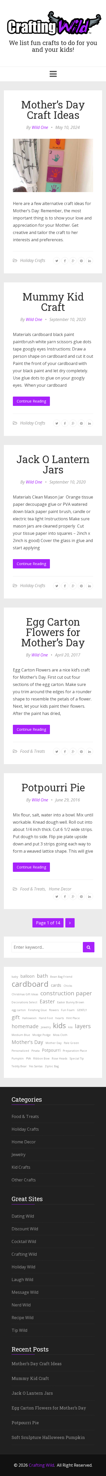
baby (15, 976)
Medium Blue (21, 1035)
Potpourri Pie (53, 787)
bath (42, 975)
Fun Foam (68, 1010)
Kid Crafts (21, 1167)
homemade (25, 1026)
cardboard (30, 984)
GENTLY (82, 1010)
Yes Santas (35, 1066)
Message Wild (25, 1292)
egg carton (19, 1010)
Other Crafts (24, 1180)
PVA (28, 1058)
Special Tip (76, 1058)
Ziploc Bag (52, 1066)
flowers (54, 1010)
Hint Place (73, 1018)
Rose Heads (59, 1058)
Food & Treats (32, 751)
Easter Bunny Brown (70, 1002)
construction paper (66, 993)
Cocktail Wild (24, 1241)
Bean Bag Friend (61, 976)
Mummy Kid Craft (53, 302)
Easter (47, 1001)
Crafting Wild (24, 1254)
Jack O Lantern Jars (53, 464)
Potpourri (51, 1050)
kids (59, 1025)
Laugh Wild (22, 1279)
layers (83, 1025)
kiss (70, 1027)
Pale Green (71, 1043)
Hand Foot (46, 1018)
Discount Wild (25, 1229)
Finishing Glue (37, 1010)
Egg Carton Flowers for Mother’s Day (53, 632)
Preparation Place (75, 1051)
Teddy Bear (19, 1066)
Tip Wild (19, 1330)
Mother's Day (27, 1042)
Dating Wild (23, 1216)
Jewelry (46, 1027)
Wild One (40, 127)
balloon (27, 976)
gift (16, 1017)
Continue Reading (31, 401)
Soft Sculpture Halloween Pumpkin (48, 1437)
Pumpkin (18, 1058)
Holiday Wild (23, 1267)
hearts (59, 1018)
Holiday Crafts (32, 260)
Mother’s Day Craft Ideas (53, 110)
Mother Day (53, 1043)
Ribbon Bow (41, 1058)
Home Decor (60, 889)
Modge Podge (41, 1035)
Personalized (20, 1051)
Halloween (29, 1018)
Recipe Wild (22, 1317)
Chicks (68, 986)
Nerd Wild (21, 1305)
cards (56, 985)
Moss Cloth (60, 1035)
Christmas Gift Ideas (25, 994)
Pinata (35, 1051)
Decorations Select (24, 1002)
